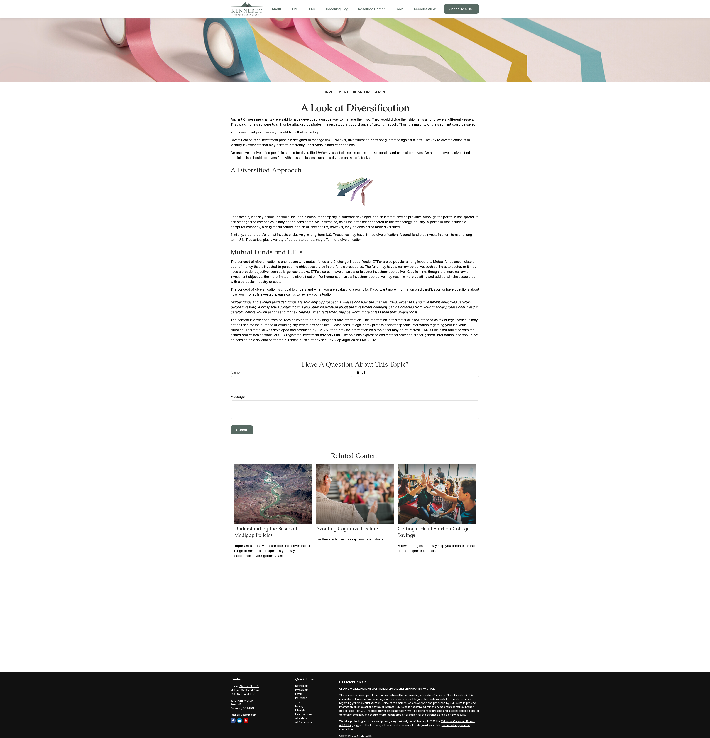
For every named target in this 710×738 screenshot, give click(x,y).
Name (235, 372)
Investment (301, 689)
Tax (297, 702)
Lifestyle (300, 710)
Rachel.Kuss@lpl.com (243, 714)
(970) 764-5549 (250, 690)
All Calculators (303, 722)
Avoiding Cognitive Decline (347, 528)
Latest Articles (303, 714)
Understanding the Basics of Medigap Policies (265, 531)
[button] (276, 9)
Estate (299, 693)
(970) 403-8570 (249, 686)
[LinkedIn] (239, 720)
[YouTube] (246, 720)
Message (238, 397)
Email (361, 372)
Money (299, 706)
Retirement (301, 685)
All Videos (301, 718)
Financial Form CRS (355, 681)
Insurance (301, 698)
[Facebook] (233, 720)
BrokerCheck (426, 688)
